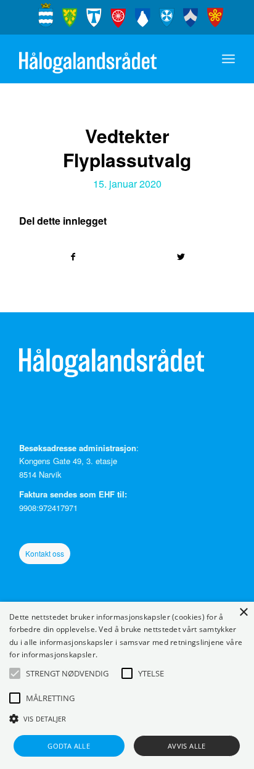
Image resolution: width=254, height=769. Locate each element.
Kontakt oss (44, 553)
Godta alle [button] (68, 745)
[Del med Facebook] (73, 256)
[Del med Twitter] (181, 256)
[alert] (127, 685)
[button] (14, 673)
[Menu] (228, 58)
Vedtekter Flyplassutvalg (127, 147)
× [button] (243, 612)
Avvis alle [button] (187, 745)
